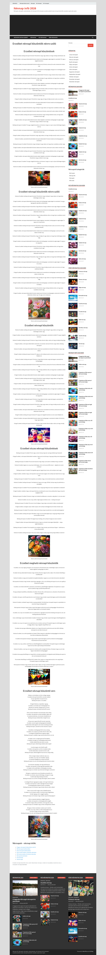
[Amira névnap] (73, 259)
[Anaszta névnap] (73, 104)
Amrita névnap (82, 160)
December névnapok (74, 81)
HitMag (91, 951)
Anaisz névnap (82, 111)
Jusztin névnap (82, 335)
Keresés (70, 43)
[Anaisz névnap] (73, 112)
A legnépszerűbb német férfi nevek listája (85, 461)
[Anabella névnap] (73, 136)
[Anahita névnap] (73, 120)
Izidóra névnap (82, 364)
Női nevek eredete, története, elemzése (26, 854)
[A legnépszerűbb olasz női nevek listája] (73, 436)
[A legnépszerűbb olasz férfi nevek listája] (73, 444)
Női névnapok (39, 3)
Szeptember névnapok (74, 74)
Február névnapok (73, 57)
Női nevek (71, 180)
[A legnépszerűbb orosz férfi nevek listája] (73, 428)
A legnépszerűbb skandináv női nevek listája (86, 469)
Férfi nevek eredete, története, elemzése (26, 852)
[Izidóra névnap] (73, 364)
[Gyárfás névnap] (73, 303)
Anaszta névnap (83, 103)
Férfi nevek (72, 173)
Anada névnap (82, 127)
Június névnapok (73, 67)
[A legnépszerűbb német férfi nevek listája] (73, 460)
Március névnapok (73, 59)
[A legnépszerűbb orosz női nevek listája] (73, 420)
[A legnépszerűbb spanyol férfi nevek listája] (73, 380)
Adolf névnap (82, 319)
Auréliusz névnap (83, 327)
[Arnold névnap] (73, 311)
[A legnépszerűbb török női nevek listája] (73, 388)
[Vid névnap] (73, 343)
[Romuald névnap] (73, 295)
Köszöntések (20, 857)
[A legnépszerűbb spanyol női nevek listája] (73, 372)
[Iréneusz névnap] (73, 271)
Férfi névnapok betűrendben (24, 850)
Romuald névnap (83, 295)
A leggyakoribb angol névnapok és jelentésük (85, 90)
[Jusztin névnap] (73, 335)
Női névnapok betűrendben (23, 849)
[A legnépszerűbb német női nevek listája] (73, 452)
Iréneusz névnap (83, 271)
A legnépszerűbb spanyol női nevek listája (85, 373)
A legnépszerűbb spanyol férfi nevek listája (85, 381)
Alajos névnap (82, 287)
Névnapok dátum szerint (24, 3)
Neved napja (20, 859)
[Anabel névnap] (73, 152)
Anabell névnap (83, 143)
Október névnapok (74, 76)
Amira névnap (82, 258)
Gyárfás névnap (83, 303)
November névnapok (74, 79)
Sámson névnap (83, 279)
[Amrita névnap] (73, 160)
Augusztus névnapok (74, 72)
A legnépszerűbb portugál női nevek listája (85, 405)
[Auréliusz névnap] (73, 327)
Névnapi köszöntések (22, 856)
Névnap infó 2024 (24, 903)
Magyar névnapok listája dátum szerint (26, 847)
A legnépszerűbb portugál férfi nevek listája (85, 413)
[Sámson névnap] (73, 279)
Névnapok (33, 3)
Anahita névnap (83, 119)
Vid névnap (81, 343)
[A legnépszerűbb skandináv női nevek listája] (73, 468)
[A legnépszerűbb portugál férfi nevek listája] (73, 412)
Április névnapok (73, 62)
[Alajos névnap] (73, 287)
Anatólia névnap (73, 98)
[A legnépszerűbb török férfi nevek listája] (73, 396)
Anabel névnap (82, 152)
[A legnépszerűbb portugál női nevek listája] (73, 404)
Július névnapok (73, 69)
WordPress (85, 951)
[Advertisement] (53, 25)
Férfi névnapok (46, 3)
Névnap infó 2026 (25, 8)
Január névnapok (73, 54)
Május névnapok (73, 64)
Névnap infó (72, 175)
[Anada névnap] (73, 128)
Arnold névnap (82, 311)
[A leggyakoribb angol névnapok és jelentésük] (73, 90)
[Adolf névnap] (73, 319)
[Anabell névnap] (73, 144)
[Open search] (93, 37)
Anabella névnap (83, 135)
